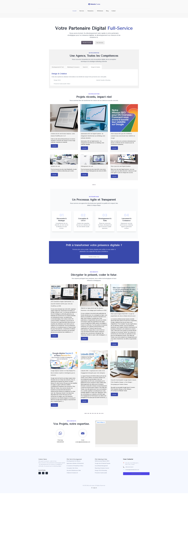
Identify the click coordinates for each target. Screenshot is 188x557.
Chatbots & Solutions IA (72, 472)
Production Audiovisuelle (101, 472)
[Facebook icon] (91, 488)
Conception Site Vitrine (72, 468)
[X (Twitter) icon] (93, 488)
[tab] (58, 67)
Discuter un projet (87, 42)
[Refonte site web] (64, 159)
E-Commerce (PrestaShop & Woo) (75, 465)
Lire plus (54, 146)
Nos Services (100, 42)
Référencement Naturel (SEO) (102, 461)
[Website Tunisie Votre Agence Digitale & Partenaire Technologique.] (94, 4)
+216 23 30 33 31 (129, 467)
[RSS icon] (96, 488)
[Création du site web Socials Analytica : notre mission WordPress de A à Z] (64, 118)
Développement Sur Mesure (73, 461)
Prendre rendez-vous (94, 256)
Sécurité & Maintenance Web (74, 470)
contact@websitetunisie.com (132, 469)
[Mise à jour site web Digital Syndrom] (124, 159)
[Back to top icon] (180, 554)
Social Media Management (101, 465)
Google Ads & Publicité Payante (102, 463)
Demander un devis (136, 473)
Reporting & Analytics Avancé (102, 468)
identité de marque (83, 76)
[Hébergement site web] (94, 159)
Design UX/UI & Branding (101, 470)
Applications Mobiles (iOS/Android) (75, 463)
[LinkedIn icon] (94, 488)
